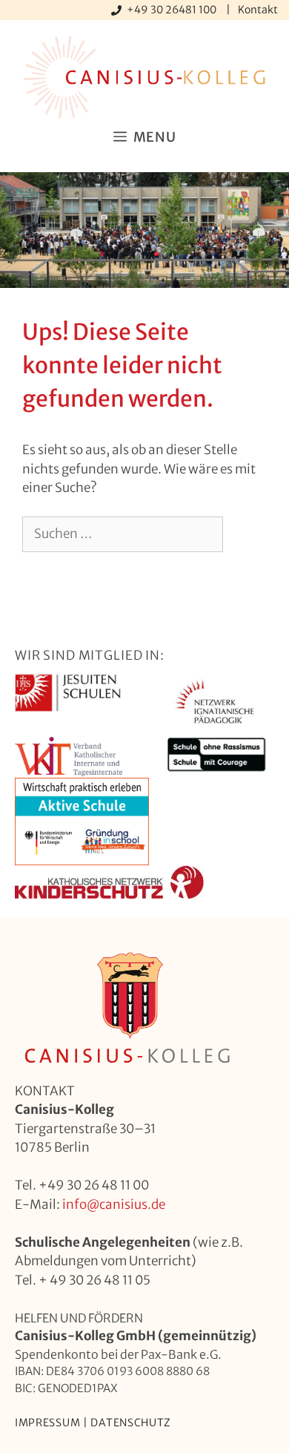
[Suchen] (44, 570)
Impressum (47, 1422)
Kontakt (258, 9)
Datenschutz (130, 1422)
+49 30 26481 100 (173, 9)
